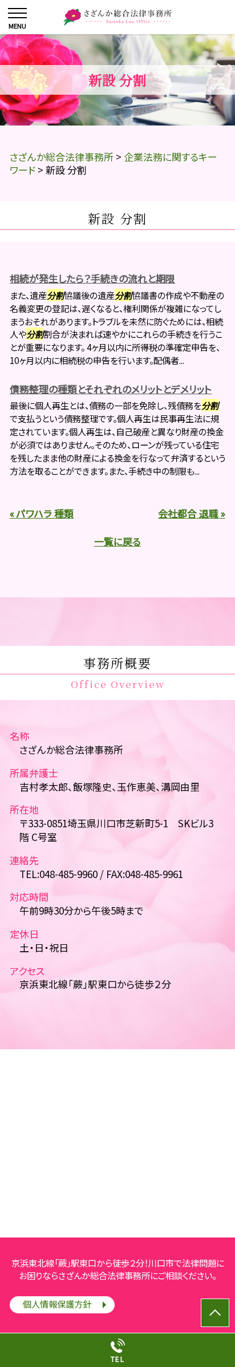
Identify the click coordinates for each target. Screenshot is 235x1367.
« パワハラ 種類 (42, 513)
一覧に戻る (117, 541)
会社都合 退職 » (191, 513)
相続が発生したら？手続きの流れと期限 (92, 278)
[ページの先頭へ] (215, 1312)
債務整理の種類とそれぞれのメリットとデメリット (111, 389)
